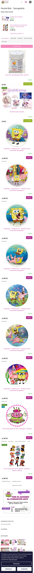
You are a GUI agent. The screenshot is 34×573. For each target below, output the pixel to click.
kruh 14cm (4, 441)
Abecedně (4, 41)
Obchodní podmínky (6, 524)
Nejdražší (20, 38)
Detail (29, 157)
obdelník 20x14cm (6, 481)
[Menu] (30, 2)
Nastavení (16, 564)
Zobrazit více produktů (16, 33)
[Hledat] (21, 2)
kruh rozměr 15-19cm (20, 441)
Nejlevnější (13, 38)
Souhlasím (24, 569)
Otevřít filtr (17, 46)
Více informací (13, 559)
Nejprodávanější (28, 38)
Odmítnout (8, 569)
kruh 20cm (4, 161)
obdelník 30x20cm (16, 481)
